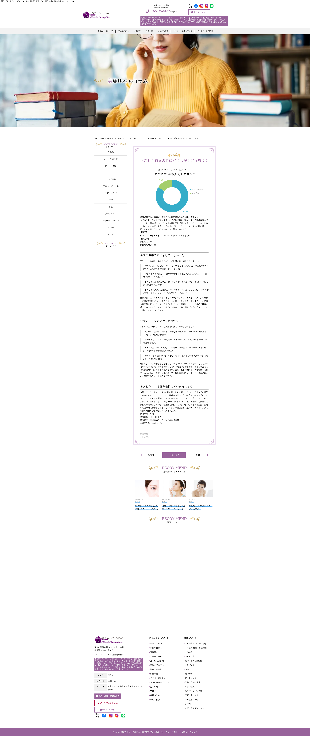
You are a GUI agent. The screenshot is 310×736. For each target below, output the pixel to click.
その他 (111, 227)
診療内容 (137, 31)
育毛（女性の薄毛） (193, 682)
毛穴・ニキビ (111, 193)
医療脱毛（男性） (192, 700)
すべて (111, 234)
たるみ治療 (189, 656)
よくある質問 (163, 31)
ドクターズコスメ (158, 678)
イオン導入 (189, 687)
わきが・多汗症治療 (193, 691)
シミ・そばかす (111, 159)
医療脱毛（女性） (192, 695)
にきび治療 (189, 665)
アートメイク (111, 214)
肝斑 (111, 207)
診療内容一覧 (156, 669)
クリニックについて (105, 31)
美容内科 (189, 704)
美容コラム (155, 695)
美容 (111, 200)
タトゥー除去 (111, 166)
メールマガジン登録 (109, 703)
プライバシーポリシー (160, 682)
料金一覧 (149, 31)
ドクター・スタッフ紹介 (183, 31)
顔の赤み (189, 674)
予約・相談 (155, 700)
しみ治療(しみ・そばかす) (196, 644)
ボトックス (111, 172)
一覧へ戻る (174, 455)
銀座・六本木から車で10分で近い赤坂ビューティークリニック (154, 732)
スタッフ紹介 (156, 656)
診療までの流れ (157, 665)
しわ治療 (189, 652)
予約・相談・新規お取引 (109, 696)
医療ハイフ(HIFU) (111, 221)
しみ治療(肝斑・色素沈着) (196, 648)
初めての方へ (123, 31)
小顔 (187, 669)
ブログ (153, 691)
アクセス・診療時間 (205, 31)
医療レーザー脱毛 (111, 186)
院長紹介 (154, 652)
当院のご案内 (156, 644)
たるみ (111, 152)
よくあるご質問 (157, 661)
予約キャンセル (200, 12)
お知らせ (154, 687)
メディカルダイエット (194, 708)
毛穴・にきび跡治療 (193, 661)
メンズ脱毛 (111, 179)
